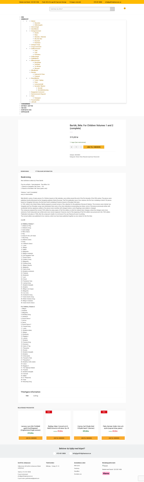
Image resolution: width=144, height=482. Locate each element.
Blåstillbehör (34, 70)
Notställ (40, 88)
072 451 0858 (61, 453)
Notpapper (37, 98)
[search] (112, 9)
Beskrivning (25, 171)
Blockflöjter (37, 62)
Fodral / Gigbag (38, 80)
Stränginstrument (36, 31)
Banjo (36, 35)
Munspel (37, 68)
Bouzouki (37, 41)
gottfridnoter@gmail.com (32, 478)
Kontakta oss (78, 474)
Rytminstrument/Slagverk (38, 94)
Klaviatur (33, 72)
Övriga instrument (36, 46)
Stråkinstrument (36, 48)
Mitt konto (77, 465)
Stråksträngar (35, 56)
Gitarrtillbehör (35, 29)
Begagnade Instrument (37, 92)
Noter (33, 96)
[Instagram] (125, 2)
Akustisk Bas (38, 39)
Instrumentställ (38, 84)
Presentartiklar (35, 100)
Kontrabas (37, 54)
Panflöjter (37, 64)
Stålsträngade (38, 25)
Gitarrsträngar (35, 27)
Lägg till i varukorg (93, 147)
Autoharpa (37, 42)
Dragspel (37, 76)
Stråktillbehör (35, 58)
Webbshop (25, 19)
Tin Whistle (37, 66)
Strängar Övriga (35, 44)
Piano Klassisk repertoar (86, 157)
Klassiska (37, 23)
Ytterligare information (43, 171)
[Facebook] (123, 2)
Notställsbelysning (43, 90)
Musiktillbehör (35, 78)
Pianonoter (97, 157)
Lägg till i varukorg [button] (31, 438)
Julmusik (33, 102)
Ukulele (36, 33)
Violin (36, 50)
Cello (35, 52)
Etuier (36, 82)
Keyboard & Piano (39, 74)
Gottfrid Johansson (30, 9)
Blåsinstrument (35, 60)
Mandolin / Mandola (40, 37)
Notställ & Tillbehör (40, 86)
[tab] (25, 171)
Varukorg (76, 468)
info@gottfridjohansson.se (81, 453)
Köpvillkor (25, 112)
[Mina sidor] (119, 9)
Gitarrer (33, 21)
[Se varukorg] (123, 9)
